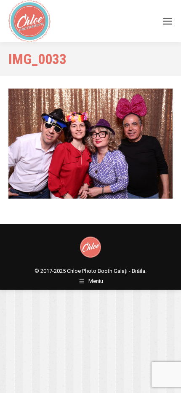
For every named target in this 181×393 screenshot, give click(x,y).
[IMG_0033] (90, 144)
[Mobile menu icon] (167, 21)
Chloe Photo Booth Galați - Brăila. (106, 271)
